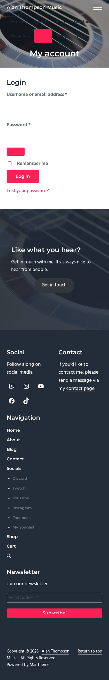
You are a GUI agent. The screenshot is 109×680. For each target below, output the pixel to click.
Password (28, 125)
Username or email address (47, 94)
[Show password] (16, 152)
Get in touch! (55, 285)
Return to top (90, 651)
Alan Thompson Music (34, 7)
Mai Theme (39, 664)
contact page (80, 389)
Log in (23, 176)
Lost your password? (28, 191)
